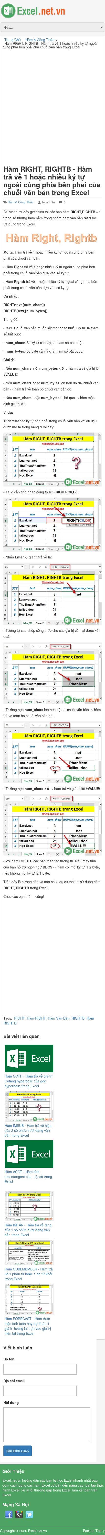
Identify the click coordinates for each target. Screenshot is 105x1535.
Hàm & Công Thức (20, 202)
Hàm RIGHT (36, 1018)
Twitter (29, 1515)
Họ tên (8, 1359)
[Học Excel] (52, 10)
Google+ (19, 1515)
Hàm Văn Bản (58, 1018)
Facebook (9, 1515)
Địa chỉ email (14, 1380)
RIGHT (19, 1018)
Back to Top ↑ (94, 1530)
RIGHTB (78, 1018)
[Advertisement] (52, 106)
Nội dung (11, 1402)
